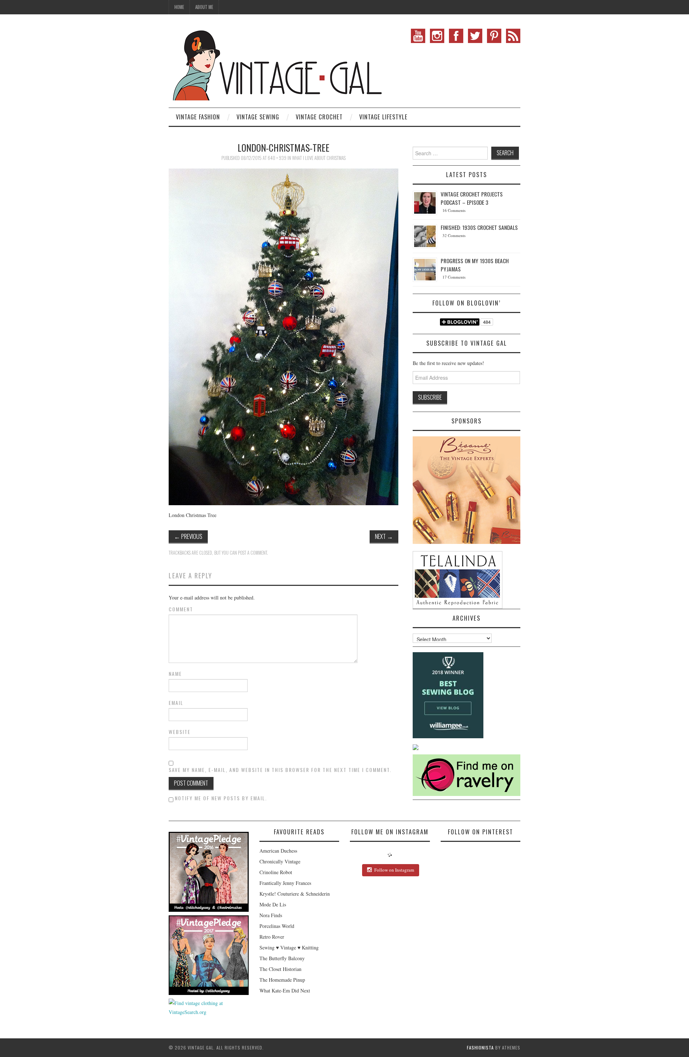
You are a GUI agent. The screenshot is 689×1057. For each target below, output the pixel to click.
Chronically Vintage (279, 861)
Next (384, 536)
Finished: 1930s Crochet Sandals (479, 227)
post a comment (252, 552)
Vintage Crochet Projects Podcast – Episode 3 (472, 198)
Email (176, 702)
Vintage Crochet (319, 116)
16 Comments (453, 210)
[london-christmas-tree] (283, 336)
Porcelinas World (276, 926)
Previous (188, 536)
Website (180, 731)
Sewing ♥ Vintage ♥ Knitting (289, 947)
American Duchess (278, 850)
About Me (204, 7)
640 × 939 (277, 158)
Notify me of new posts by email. (221, 798)
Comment (181, 609)
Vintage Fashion (198, 116)
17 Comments (453, 277)
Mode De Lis (272, 904)
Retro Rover (271, 936)
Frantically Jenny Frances (285, 883)
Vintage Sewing (257, 116)
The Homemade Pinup (282, 979)
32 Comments (453, 235)
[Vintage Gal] (276, 63)
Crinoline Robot (275, 872)
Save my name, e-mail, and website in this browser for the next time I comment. (280, 769)
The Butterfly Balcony (282, 958)
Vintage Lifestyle (383, 116)
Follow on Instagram (394, 870)
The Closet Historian (280, 969)
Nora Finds (270, 915)
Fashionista (480, 1047)
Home (179, 7)
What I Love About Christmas (319, 158)
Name (175, 673)
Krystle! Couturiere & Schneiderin (294, 893)
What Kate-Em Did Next (284, 990)
